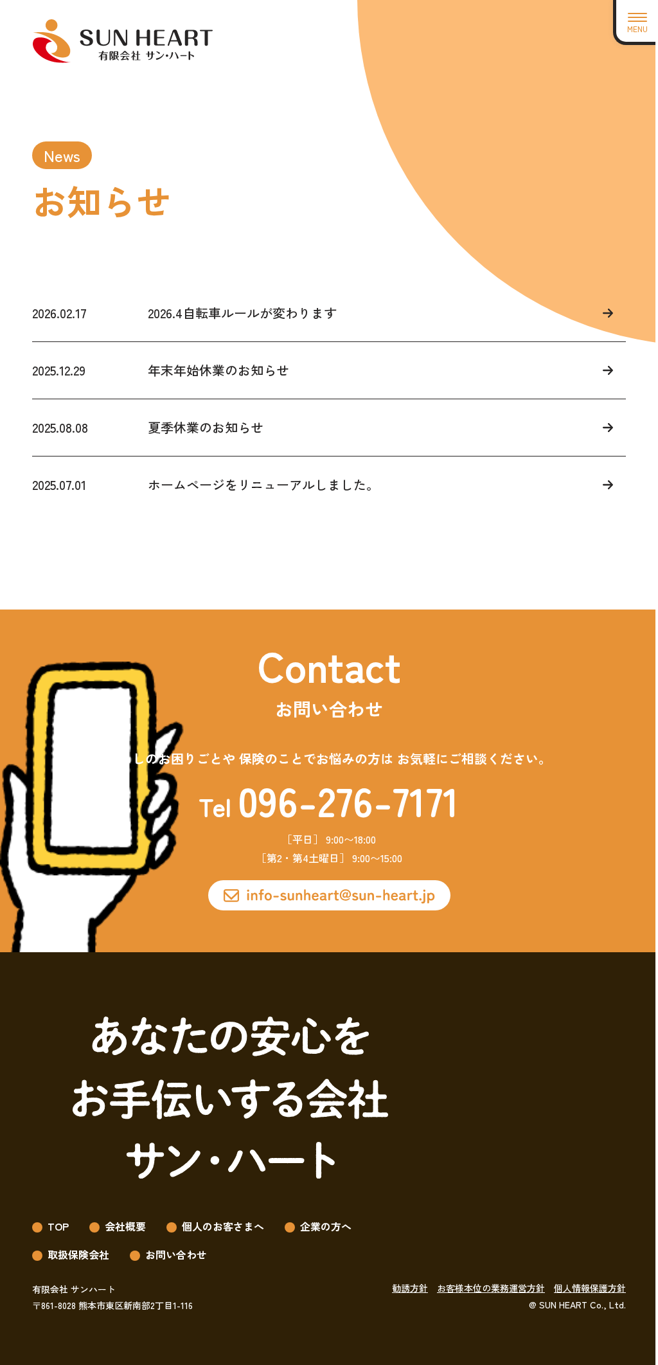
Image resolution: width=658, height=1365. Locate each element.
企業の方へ (325, 1226)
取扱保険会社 (78, 1254)
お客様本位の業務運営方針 (491, 1287)
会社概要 (125, 1226)
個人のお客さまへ (223, 1226)
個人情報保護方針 (590, 1287)
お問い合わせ (176, 1254)
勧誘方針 (410, 1287)
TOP (58, 1226)
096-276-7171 (348, 800)
